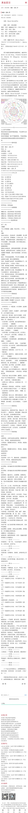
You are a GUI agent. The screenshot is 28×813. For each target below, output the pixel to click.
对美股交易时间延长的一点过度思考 (11, 723)
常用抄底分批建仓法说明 (8, 720)
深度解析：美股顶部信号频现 (9, 729)
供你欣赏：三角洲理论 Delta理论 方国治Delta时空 (12, 740)
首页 (2, 7)
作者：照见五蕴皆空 (6, 15)
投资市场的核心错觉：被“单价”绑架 (11, 725)
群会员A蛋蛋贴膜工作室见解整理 (10, 727)
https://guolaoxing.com (18, 808)
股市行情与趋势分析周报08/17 (9, 733)
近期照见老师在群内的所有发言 (10, 735)
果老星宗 (6, 2)
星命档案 (7, 7)
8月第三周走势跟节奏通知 (8, 718)
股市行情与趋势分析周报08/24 (9, 721)
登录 (25, 695)
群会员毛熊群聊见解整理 (8, 731)
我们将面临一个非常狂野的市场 (10, 737)
